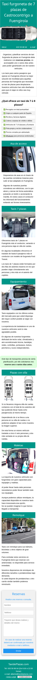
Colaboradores (25, 677)
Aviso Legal (11, 677)
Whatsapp (9, 136)
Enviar (18, 651)
